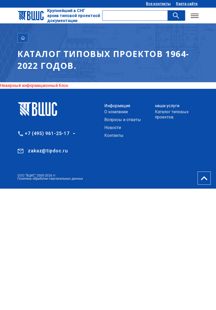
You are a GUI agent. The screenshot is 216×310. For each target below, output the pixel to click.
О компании (116, 111)
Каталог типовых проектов (172, 114)
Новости (112, 127)
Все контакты (158, 4)
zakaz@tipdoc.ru (48, 150)
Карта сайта (187, 4)
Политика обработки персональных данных (50, 178)
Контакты (114, 135)
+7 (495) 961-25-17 (47, 133)
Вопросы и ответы (122, 119)
